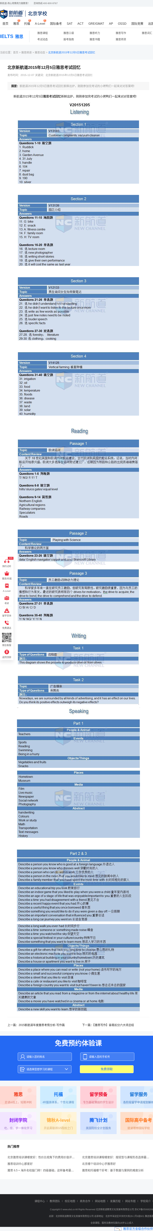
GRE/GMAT (96, 23)
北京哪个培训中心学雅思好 (99, 1163)
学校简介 (145, 1201)
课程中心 (40, 1201)
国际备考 (56, 23)
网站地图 (100, 1201)
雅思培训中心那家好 (20, 1163)
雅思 (16, 23)
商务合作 (85, 1201)
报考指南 (68, 39)
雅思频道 (26, 52)
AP (111, 23)
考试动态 (42, 39)
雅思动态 (40, 52)
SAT (70, 23)
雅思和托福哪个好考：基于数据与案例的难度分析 (113, 1170)
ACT (80, 23)
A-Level (40, 23)
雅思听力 (95, 33)
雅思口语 (68, 33)
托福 (27, 23)
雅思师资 (121, 39)
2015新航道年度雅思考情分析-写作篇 (42, 1025)
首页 (5, 23)
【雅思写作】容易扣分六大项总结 (113, 1025)
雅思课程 (42, 33)
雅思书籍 (95, 39)
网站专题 (130, 1201)
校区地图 (70, 1201)
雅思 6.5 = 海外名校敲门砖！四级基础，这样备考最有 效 (42, 1170)
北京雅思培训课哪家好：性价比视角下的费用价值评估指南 (43, 1157)
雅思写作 (121, 33)
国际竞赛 (137, 23)
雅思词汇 (147, 33)
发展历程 (115, 1201)
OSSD (122, 23)
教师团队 (55, 1201)
